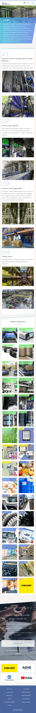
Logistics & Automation (26, 692)
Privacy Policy (26, 689)
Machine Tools (9, 695)
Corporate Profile (9, 692)
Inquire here (18, 643)
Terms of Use (9, 689)
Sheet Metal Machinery (26, 695)
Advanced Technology (26, 702)
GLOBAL (27, 2)
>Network (18, 653)
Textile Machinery (26, 698)
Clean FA (9, 698)
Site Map (9, 705)
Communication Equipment (9, 702)
